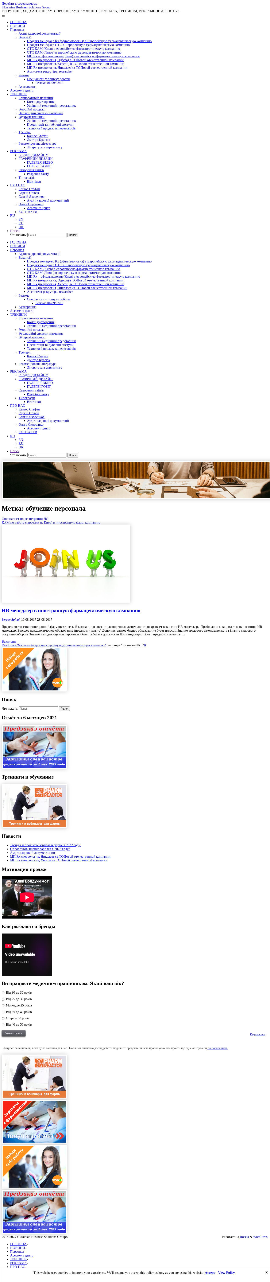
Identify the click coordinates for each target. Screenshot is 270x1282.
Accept (210, 1272)
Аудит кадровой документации (32, 852)
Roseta (244, 1237)
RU (12, 215)
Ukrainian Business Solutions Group (26, 7)
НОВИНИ (17, 1248)
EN (21, 219)
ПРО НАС (17, 1267)
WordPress (260, 1237)
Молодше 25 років (18, 1005)
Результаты (257, 1034)
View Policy (226, 1272)
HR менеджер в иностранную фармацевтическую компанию (71, 610)
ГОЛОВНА (18, 1244)
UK (21, 227)
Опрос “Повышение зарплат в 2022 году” (40, 849)
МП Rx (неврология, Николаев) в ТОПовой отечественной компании (60, 856)
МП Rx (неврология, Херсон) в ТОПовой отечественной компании (58, 860)
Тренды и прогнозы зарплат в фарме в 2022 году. (45, 845)
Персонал (17, 1251)
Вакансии (9, 641)
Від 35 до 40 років (18, 1012)
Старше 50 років (17, 1018)
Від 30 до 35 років (18, 992)
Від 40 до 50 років (18, 1024)
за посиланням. (217, 1048)
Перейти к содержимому (19, 3)
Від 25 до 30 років (18, 999)
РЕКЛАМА (18, 1263)
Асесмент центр (21, 1255)
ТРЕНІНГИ (18, 1259)
